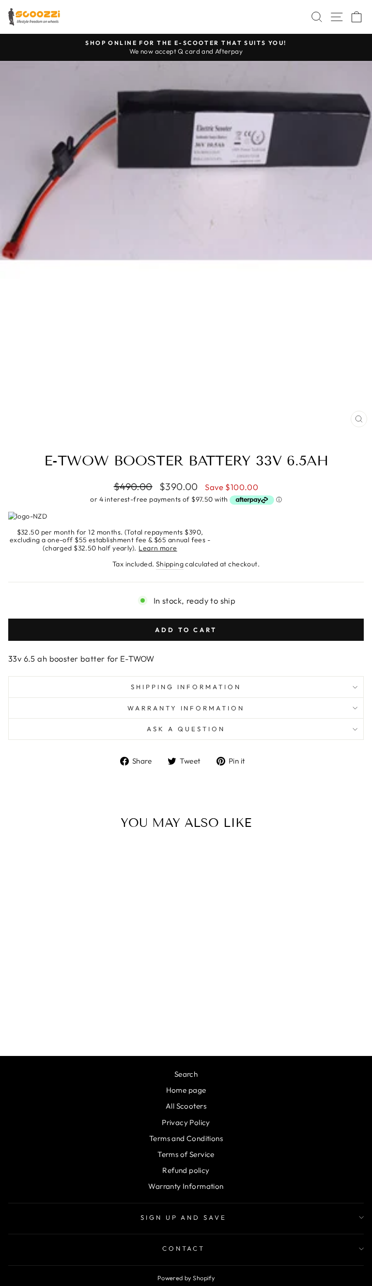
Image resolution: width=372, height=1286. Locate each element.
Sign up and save (183, 1217)
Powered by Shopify (186, 1278)
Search (186, 1074)
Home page (186, 1090)
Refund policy (185, 1170)
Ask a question (186, 729)
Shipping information (186, 687)
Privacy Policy (186, 1122)
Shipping (170, 564)
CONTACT (183, 1248)
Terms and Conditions (186, 1138)
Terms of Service (186, 1154)
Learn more (158, 548)
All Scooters (186, 1106)
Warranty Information (186, 708)
